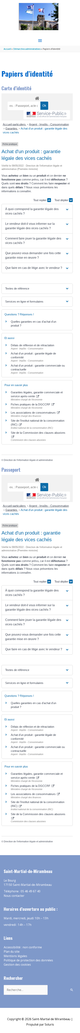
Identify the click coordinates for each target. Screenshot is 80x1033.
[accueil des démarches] (37, 98)
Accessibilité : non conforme (23, 947)
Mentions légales (15, 956)
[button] (37, 211)
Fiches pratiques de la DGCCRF (31, 404)
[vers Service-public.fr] (46, 114)
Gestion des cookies (17, 964)
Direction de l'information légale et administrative (28, 460)
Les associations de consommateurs (33, 412)
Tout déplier (62, 200)
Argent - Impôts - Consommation (49, 124)
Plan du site (12, 951)
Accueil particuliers (14, 124)
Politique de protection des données (28, 960)
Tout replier (40, 200)
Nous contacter (14, 896)
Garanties (11, 128)
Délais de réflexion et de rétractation (32, 345)
